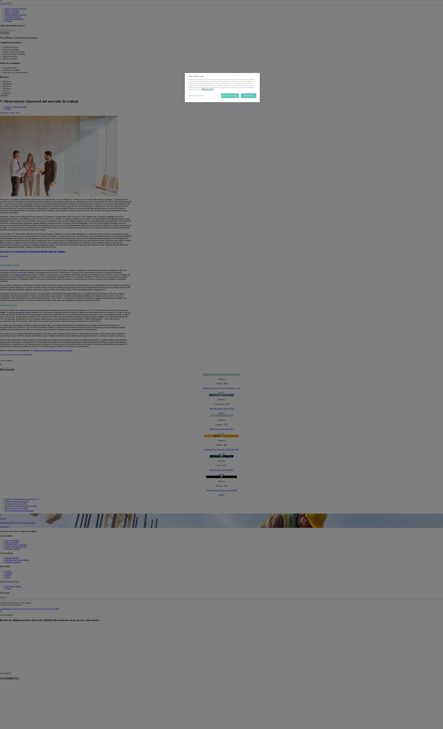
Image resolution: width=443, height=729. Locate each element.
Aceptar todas (248, 95)
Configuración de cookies (196, 95)
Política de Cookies (207, 89)
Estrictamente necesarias (230, 95)
